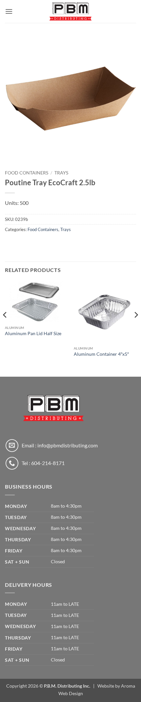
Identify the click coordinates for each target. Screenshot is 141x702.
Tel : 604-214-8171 (43, 463)
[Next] (136, 328)
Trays (61, 172)
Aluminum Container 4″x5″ (101, 354)
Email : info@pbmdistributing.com (60, 445)
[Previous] (5, 328)
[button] (9, 11)
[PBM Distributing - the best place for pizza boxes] (70, 11)
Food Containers (26, 172)
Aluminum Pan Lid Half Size (33, 333)
